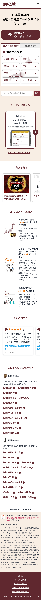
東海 (25, 66)
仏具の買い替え (10, 462)
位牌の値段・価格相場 (12, 482)
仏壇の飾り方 (9, 403)
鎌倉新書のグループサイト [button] (20, 509)
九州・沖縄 (27, 80)
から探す (11, 45)
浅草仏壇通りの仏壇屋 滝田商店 (17, 347)
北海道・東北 (9, 59)
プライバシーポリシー (20, 584)
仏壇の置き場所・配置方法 (14, 398)
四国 (6, 80)
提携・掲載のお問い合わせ (20, 592)
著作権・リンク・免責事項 (20, 588)
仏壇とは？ (8, 388)
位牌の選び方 (9, 477)
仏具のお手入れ (10, 457)
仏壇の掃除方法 (10, 433)
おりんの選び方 (25, 492)
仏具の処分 (27, 462)
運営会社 (20, 576)
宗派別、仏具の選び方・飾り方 (16, 467)
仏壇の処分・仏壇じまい (13, 418)
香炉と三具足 (9, 497)
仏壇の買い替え (10, 423)
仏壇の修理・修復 (10, 413)
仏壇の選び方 (9, 393)
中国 (25, 73)
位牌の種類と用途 (10, 472)
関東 (25, 59)
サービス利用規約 (20, 580)
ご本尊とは (8, 492)
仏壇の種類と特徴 (26, 388)
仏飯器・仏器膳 (27, 497)
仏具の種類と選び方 (11, 452)
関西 (6, 73)
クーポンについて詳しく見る (19, 152)
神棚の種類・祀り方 (11, 487)
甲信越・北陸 (9, 66)
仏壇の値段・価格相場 (12, 408)
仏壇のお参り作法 (10, 428)
